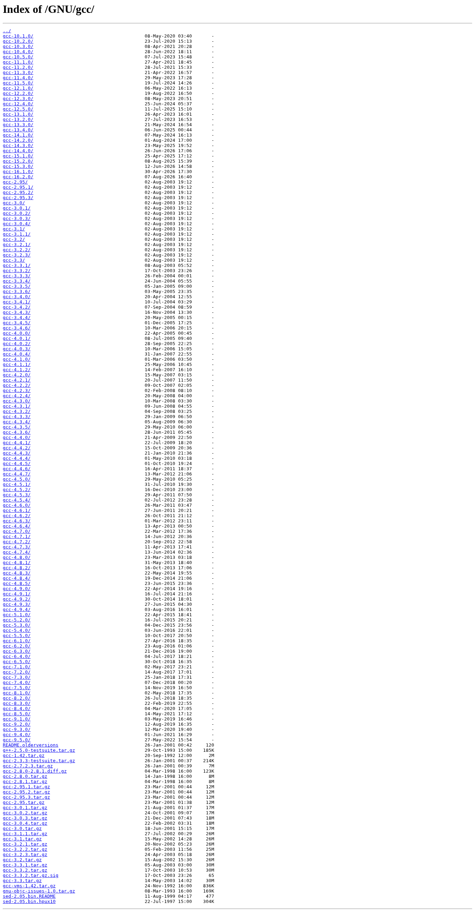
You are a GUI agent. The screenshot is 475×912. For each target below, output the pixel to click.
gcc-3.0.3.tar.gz (25, 818)
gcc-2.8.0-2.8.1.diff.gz (35, 771)
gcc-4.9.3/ (17, 604)
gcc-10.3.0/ (18, 46)
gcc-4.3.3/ (17, 416)
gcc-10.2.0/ (18, 41)
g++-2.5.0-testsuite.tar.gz (39, 750)
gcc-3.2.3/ (17, 255)
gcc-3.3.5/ (17, 286)
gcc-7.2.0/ (17, 672)
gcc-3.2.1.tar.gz (25, 844)
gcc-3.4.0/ (17, 296)
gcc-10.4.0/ (18, 51)
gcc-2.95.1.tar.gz (26, 786)
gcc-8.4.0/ (17, 708)
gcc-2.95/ (15, 182)
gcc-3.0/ (14, 202)
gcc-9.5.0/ (17, 739)
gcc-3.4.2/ (17, 307)
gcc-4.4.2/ (17, 447)
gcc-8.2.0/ (17, 698)
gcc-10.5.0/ (18, 56)
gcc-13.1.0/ (18, 114)
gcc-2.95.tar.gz (24, 802)
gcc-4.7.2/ (17, 541)
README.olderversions (30, 745)
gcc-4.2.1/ (17, 380)
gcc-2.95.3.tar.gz (26, 797)
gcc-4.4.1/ (17, 442)
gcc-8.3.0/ (17, 703)
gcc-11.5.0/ (18, 83)
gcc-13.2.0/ (18, 119)
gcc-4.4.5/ (17, 463)
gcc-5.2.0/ (17, 619)
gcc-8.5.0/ (17, 713)
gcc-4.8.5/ (17, 583)
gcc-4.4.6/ (17, 468)
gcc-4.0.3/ (17, 348)
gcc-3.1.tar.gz (22, 838)
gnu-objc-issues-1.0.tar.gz (39, 891)
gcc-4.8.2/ (17, 567)
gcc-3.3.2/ (17, 270)
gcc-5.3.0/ (17, 625)
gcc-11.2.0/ (18, 67)
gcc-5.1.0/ (17, 614)
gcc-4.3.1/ (17, 406)
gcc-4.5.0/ (17, 479)
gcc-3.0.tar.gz (22, 828)
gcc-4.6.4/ (17, 526)
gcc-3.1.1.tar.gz (25, 833)
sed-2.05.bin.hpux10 (29, 901)
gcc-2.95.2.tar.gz (26, 792)
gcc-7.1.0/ (17, 666)
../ (7, 30)
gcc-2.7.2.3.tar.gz (28, 765)
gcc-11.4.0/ (18, 77)
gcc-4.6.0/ (17, 505)
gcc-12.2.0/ (18, 93)
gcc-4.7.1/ (17, 536)
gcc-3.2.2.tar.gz (25, 849)
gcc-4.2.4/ (17, 395)
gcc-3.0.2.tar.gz (25, 812)
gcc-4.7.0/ (17, 531)
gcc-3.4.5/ (17, 322)
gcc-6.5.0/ (17, 661)
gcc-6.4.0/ (17, 656)
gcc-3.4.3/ (17, 312)
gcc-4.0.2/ (17, 343)
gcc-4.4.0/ (17, 437)
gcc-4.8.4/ (17, 578)
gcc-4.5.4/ (17, 500)
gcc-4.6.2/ (17, 515)
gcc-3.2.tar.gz (22, 859)
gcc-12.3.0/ (18, 98)
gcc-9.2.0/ (17, 724)
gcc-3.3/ (14, 260)
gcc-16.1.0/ (18, 171)
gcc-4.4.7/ (17, 474)
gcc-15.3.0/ (18, 166)
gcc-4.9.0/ (17, 588)
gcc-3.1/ (14, 228)
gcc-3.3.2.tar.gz (25, 870)
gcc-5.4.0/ (17, 630)
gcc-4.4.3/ (17, 453)
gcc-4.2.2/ (17, 385)
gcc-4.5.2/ (17, 489)
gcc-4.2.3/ (17, 390)
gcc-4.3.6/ (17, 432)
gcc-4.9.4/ (17, 609)
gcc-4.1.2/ (17, 369)
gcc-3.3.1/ (17, 265)
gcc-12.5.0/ (18, 109)
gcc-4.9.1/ (17, 593)
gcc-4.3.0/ (17, 401)
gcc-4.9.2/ (17, 599)
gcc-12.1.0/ (18, 88)
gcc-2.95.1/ (18, 187)
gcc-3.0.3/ (17, 218)
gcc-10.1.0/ (18, 36)
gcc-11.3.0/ (18, 72)
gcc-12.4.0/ (18, 103)
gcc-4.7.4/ (17, 552)
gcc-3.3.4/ (17, 281)
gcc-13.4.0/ (18, 129)
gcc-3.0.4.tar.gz (25, 823)
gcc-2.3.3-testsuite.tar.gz (39, 760)
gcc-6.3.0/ (17, 651)
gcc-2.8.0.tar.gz (25, 776)
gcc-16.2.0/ (18, 176)
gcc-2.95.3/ (18, 197)
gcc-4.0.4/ (17, 354)
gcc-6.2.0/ (17, 646)
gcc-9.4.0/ (17, 734)
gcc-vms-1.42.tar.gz (29, 885)
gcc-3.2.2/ (17, 249)
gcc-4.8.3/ (17, 573)
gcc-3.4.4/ (17, 317)
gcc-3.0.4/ (17, 223)
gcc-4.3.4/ (17, 421)
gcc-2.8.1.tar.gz (25, 781)
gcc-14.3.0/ (18, 145)
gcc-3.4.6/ (17, 328)
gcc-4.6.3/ (17, 520)
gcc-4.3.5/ (17, 427)
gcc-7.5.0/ (17, 687)
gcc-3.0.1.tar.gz (25, 807)
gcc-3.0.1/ (17, 208)
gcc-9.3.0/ (17, 729)
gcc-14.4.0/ (18, 150)
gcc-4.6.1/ (17, 510)
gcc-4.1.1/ (17, 364)
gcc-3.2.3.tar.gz (25, 854)
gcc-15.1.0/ (18, 155)
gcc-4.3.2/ (17, 411)
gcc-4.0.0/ (17, 333)
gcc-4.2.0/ (17, 374)
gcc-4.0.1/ (17, 338)
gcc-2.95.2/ (18, 192)
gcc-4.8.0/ (17, 557)
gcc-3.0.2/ (17, 213)
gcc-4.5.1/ (17, 484)
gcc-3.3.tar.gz (22, 880)
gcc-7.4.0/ (17, 682)
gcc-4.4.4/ (17, 458)
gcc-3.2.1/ (17, 244)
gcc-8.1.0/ (17, 692)
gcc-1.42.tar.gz (24, 755)
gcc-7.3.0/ (17, 677)
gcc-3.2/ (14, 239)
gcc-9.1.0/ (17, 719)
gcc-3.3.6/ (17, 291)
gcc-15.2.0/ (18, 161)
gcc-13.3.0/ (18, 124)
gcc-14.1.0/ (18, 135)
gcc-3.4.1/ (17, 301)
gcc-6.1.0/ (17, 640)
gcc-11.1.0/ (18, 62)
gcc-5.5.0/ (17, 635)
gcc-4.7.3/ (17, 546)
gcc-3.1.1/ (17, 234)
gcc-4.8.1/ (17, 562)
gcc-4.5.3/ (17, 494)
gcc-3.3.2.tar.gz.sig (30, 875)
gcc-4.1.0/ (17, 359)
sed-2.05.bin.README (29, 896)
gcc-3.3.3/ (17, 275)
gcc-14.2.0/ (18, 140)
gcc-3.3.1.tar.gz (25, 865)
